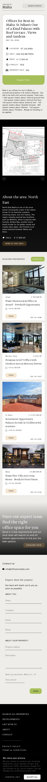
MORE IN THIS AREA (14, 243)
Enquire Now (23, 80)
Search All (38, 259)
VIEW (11, 316)
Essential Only (12, 777)
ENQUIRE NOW (34, 545)
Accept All (32, 777)
